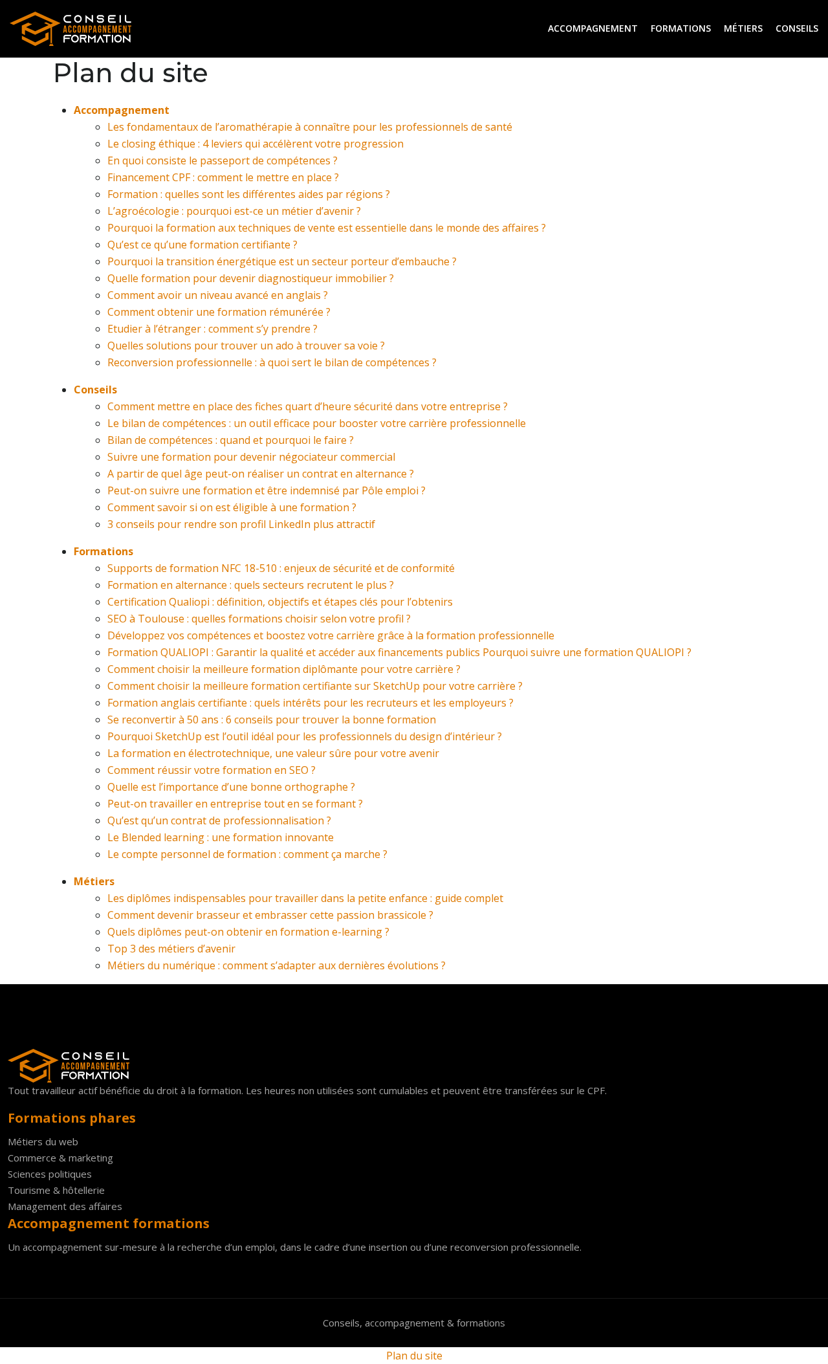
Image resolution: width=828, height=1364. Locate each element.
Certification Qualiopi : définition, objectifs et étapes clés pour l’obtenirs (280, 602)
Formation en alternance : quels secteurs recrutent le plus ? (250, 585)
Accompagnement (593, 28)
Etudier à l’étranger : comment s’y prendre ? (212, 329)
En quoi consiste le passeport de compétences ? (222, 160)
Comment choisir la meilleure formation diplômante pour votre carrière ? (284, 669)
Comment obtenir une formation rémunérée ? (219, 312)
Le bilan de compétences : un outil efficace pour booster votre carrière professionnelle (316, 423)
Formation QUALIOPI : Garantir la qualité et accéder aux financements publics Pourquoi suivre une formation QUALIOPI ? (399, 652)
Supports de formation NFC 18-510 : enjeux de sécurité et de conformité (281, 568)
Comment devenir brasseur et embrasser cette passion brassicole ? (270, 915)
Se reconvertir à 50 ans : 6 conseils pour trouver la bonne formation (271, 719)
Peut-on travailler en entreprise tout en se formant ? (235, 804)
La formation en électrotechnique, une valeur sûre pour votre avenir (273, 753)
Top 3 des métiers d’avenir (171, 948)
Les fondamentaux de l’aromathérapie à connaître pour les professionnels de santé (309, 127)
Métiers (743, 28)
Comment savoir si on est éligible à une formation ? (231, 507)
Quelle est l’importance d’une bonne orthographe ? (231, 787)
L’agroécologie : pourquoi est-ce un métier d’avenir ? (234, 211)
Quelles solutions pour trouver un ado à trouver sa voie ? (246, 345)
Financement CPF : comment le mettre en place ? (223, 177)
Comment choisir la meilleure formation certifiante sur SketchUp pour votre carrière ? (315, 686)
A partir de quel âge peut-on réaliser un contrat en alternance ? (260, 474)
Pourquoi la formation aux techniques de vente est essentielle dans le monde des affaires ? (326, 228)
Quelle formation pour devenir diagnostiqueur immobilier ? (250, 278)
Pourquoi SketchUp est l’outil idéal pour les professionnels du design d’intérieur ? (304, 736)
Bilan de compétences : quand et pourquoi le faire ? (230, 440)
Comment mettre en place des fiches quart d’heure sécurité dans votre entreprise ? (307, 406)
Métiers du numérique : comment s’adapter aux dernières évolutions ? (276, 965)
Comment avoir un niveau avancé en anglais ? (217, 295)
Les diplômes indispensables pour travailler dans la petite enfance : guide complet (305, 898)
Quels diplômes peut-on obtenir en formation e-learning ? (248, 932)
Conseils (797, 28)
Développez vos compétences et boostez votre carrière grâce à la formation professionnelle (330, 635)
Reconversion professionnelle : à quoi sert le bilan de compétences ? (272, 362)
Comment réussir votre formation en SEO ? (211, 770)
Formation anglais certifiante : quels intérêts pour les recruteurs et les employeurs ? (310, 703)
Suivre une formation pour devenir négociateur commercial (251, 457)
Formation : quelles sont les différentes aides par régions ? (248, 194)
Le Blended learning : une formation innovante (220, 837)
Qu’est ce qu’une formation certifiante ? (202, 244)
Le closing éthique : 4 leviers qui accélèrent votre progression (255, 144)
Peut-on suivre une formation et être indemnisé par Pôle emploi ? (266, 490)
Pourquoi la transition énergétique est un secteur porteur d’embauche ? (282, 261)
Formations (681, 28)
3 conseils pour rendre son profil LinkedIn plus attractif (241, 524)
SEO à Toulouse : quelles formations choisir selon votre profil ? (259, 618)
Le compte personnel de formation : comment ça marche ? (247, 854)
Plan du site (414, 1355)
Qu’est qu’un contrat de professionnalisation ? (219, 820)
